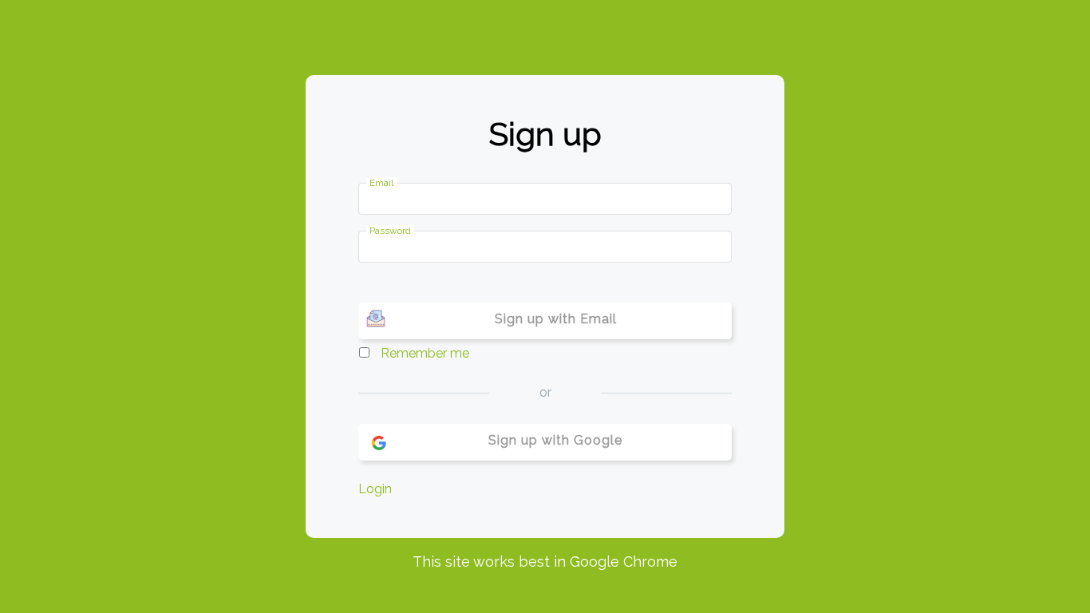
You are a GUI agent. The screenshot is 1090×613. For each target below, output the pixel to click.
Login (375, 488)
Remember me (425, 353)
